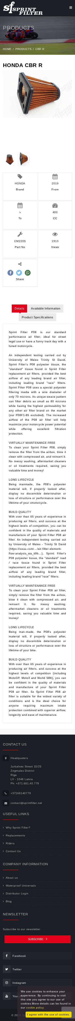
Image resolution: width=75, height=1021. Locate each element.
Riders (10, 843)
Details (19, 308)
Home (7, 49)
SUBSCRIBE (36, 939)
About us (12, 877)
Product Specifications (37, 317)
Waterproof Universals (21, 885)
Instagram (19, 982)
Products (23, 49)
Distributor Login (17, 893)
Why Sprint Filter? (18, 827)
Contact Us (13, 851)
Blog (9, 901)
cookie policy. (35, 1007)
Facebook (19, 955)
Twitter (17, 969)
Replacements (15, 835)
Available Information (45, 308)
